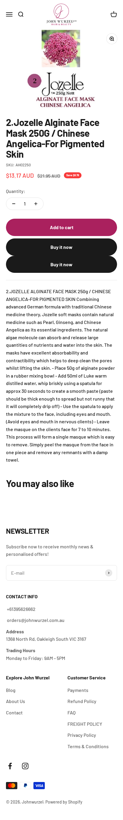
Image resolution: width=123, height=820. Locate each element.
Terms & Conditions (88, 746)
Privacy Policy (81, 735)
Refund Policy (81, 701)
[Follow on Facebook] (10, 766)
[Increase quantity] (35, 204)
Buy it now (61, 247)
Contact (14, 712)
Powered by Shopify (63, 801)
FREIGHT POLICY (84, 724)
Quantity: (15, 191)
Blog (11, 690)
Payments (77, 690)
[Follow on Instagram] (25, 766)
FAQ (71, 712)
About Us (15, 701)
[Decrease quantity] (13, 204)
